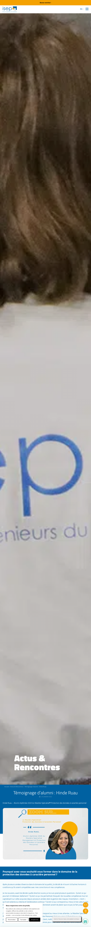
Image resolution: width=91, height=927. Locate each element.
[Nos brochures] (85, 911)
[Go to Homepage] (10, 9)
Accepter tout (34, 920)
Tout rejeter (23, 920)
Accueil (6, 787)
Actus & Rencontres (16, 787)
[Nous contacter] (85, 905)
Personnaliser (12, 920)
